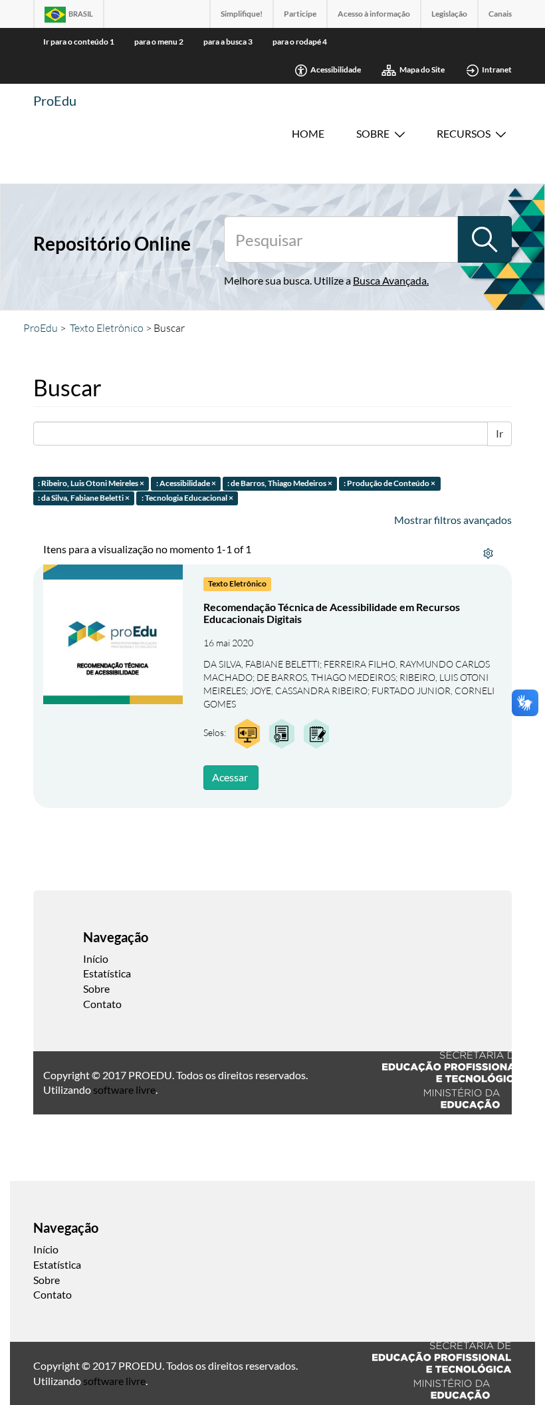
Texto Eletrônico (107, 327)
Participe (300, 14)
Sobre (372, 133)
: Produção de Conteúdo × (389, 483)
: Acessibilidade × (186, 483)
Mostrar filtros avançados (453, 519)
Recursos (463, 133)
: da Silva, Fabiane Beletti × (84, 498)
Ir (499, 433)
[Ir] (484, 239)
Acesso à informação (374, 14)
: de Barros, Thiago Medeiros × (279, 483)
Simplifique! (242, 14)
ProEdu (54, 100)
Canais (500, 14)
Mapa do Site (422, 69)
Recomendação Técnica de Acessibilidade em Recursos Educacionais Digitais (331, 612)
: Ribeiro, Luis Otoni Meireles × (91, 483)
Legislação (449, 14)
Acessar (230, 777)
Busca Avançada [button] (390, 280)
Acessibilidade (335, 69)
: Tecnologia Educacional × (187, 498)
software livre (124, 1089)
